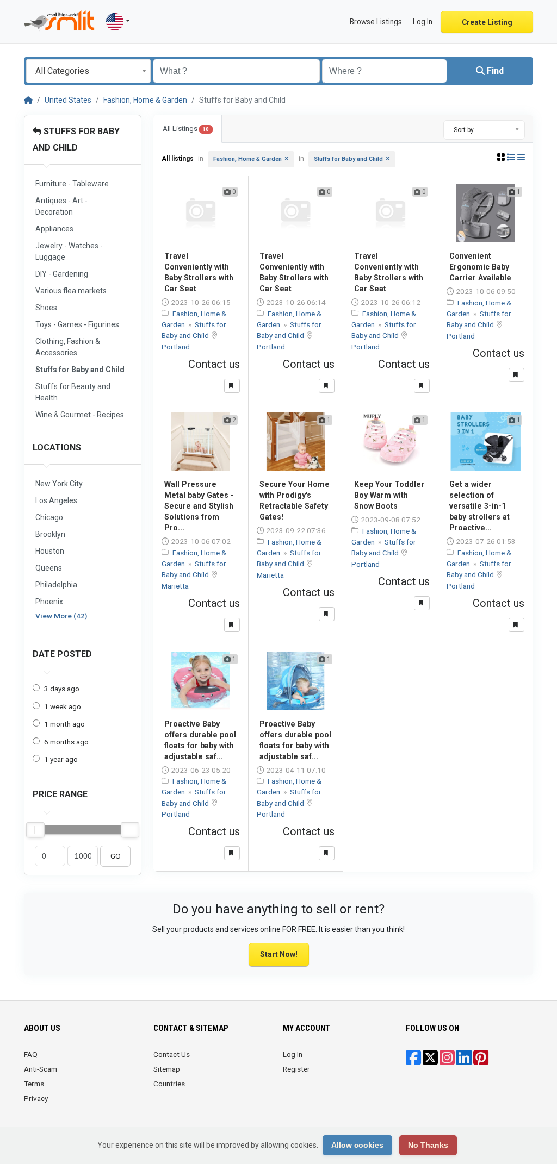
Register (296, 1069)
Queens (48, 568)
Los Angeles (56, 500)
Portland (176, 346)
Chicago (49, 517)
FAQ (31, 1054)
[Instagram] (447, 1061)
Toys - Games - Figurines (77, 324)
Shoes (46, 307)
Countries (169, 1083)
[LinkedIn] (464, 1061)
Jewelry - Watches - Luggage (69, 251)
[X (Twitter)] (430, 1061)
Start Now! (279, 954)
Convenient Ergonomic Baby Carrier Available (480, 267)
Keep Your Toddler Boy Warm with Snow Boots (389, 495)
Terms (34, 1083)
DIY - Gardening (61, 274)
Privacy (36, 1098)
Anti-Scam (40, 1069)
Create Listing (487, 22)
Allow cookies (357, 1145)
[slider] (35, 829)
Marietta (175, 585)
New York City (59, 483)
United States (68, 100)
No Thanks (428, 1145)
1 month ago (64, 723)
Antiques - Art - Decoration (61, 206)
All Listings (186, 128)
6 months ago (66, 741)
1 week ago (62, 706)
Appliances (54, 228)
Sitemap (166, 1069)
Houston (49, 551)
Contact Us (171, 1054)
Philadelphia (56, 584)
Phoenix (49, 601)
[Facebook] (413, 1061)
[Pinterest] (480, 1061)
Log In (292, 1054)
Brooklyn (50, 534)
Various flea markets (71, 290)
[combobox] (88, 71)
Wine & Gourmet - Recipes (79, 414)
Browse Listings (376, 21)
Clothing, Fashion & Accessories (67, 347)
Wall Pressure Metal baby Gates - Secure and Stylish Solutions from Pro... (199, 506)
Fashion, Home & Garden (145, 100)
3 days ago (61, 688)
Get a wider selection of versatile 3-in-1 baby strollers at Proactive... (479, 506)
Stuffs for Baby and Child (80, 369)
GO (115, 856)
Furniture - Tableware (72, 183)
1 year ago (61, 759)
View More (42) (61, 615)
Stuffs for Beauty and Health (72, 392)
